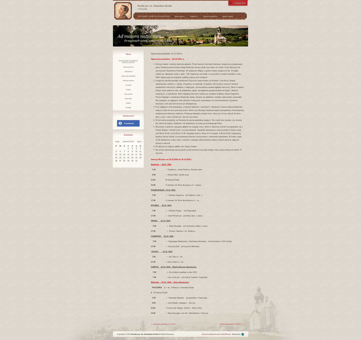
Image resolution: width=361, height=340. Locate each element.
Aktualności (194, 16)
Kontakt (186, 23)
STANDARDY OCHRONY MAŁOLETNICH (154, 16)
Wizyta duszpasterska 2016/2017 (232, 324)
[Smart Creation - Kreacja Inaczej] (242, 334)
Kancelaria (164, 23)
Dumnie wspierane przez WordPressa (216, 334)
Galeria (175, 23)
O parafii (140, 23)
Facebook (129, 123)
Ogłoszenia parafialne (210, 16)
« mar (117, 142)
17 (136, 155)
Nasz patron (152, 23)
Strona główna (180, 16)
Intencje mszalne (227, 16)
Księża (128, 89)
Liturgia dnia (240, 2)
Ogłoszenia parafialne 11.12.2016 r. (164, 324)
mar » (139, 142)
